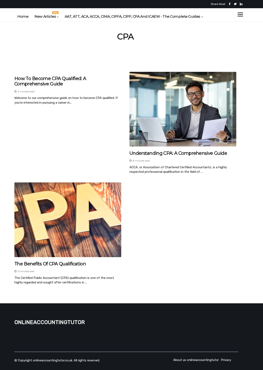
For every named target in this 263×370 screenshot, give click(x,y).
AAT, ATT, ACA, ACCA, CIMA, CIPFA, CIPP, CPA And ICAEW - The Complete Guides (132, 16)
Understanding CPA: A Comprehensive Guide (178, 153)
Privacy (226, 360)
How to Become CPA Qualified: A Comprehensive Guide (50, 81)
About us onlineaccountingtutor (196, 360)
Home (22, 16)
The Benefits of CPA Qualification (50, 264)
